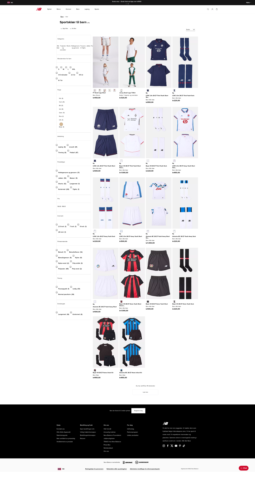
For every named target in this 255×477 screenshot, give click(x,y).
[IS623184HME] (121, 370)
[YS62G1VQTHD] (148, 160)
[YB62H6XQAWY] (121, 231)
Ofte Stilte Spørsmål (63, 432)
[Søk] (208, 9)
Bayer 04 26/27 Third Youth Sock (156, 166)
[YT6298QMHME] (121, 301)
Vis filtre (74, 28)
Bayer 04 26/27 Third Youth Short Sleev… (130, 166)
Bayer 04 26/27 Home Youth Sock (183, 304)
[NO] (8, 2)
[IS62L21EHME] (95, 370)
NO (63, 469)
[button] (212, 9)
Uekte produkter (132, 435)
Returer (82, 438)
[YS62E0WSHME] (174, 301)
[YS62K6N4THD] (174, 90)
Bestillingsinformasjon (87, 435)
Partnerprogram (132, 432)
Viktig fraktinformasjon (88, 432)
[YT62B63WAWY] (148, 231)
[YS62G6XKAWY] (95, 231)
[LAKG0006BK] (99, 90)
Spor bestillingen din (87, 429)
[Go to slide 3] (128, 4)
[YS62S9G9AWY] (174, 231)
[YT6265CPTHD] (148, 90)
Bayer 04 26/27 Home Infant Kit (103, 372)
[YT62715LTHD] (121, 160)
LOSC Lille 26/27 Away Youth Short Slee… (183, 166)
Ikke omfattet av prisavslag (66, 438)
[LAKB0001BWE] (121, 90)
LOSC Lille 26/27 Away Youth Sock (104, 236)
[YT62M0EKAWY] (174, 160)
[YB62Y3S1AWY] (95, 301)
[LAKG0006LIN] (104, 90)
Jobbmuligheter (109, 438)
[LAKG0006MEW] (109, 90)
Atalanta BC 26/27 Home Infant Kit (130, 372)
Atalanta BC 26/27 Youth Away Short (105, 307)
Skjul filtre (65, 28)
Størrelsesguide (62, 435)
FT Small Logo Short (99, 93)
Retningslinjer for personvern (94, 469)
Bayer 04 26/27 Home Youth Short (157, 304)
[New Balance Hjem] (39, 9)
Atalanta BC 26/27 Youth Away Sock (184, 236)
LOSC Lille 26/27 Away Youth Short (130, 236)
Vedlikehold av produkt (65, 442)
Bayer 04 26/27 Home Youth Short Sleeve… (130, 305)
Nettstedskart (108, 448)
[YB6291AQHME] (148, 301)
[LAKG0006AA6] (114, 90)
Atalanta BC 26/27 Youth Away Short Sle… (158, 237)
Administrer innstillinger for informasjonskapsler (145, 469)
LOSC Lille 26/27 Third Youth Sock (183, 95)
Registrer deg (138, 411)
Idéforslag (130, 429)
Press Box (107, 445)
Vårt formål (107, 429)
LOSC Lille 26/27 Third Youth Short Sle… (157, 96)
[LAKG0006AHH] (95, 90)
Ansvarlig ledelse (110, 432)
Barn (62, 17)
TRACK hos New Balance (112, 442)
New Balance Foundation (112, 435)
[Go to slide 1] (126, 4)
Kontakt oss (61, 429)
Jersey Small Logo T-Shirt (127, 93)
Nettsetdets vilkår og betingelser (117, 469)
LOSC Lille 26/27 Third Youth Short (104, 166)
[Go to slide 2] (127, 4)
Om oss (106, 451)
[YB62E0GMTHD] (95, 160)
